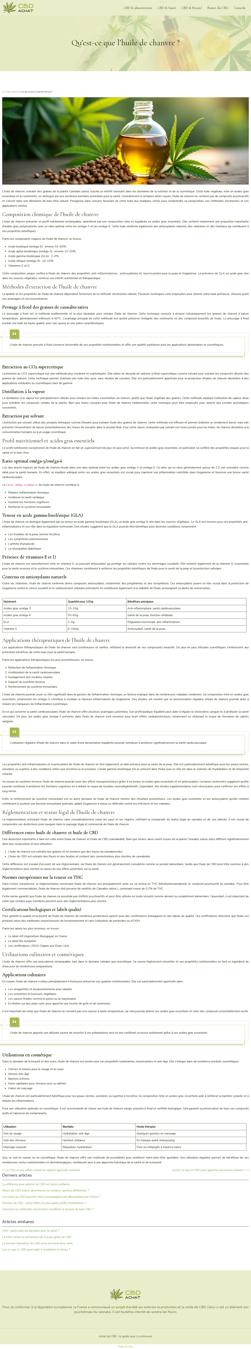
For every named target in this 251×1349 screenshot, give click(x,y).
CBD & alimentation (138, 8)
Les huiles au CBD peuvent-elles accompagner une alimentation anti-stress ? (51, 1197)
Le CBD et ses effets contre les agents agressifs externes (43, 1170)
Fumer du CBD (217, 8)
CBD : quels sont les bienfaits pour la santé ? (30, 1231)
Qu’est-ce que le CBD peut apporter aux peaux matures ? (208, 1170)
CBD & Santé (167, 8)
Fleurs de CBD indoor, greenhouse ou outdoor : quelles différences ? (45, 1190)
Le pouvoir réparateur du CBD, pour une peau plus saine (37, 1243)
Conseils (239, 8)
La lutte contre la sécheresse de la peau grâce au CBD (36, 1237)
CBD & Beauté (192, 8)
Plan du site (125, 1347)
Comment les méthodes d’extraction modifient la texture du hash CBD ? (48, 1209)
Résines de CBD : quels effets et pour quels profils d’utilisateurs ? (44, 1203)
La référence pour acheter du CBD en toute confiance (36, 1184)
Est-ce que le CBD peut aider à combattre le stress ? (36, 1250)
